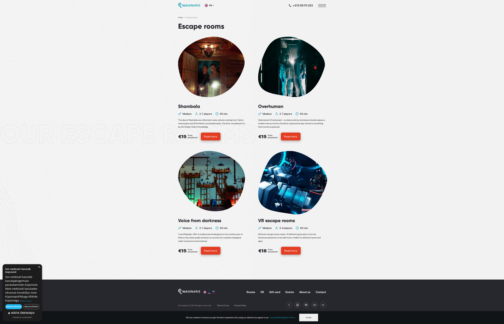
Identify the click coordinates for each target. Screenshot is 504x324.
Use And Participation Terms (282, 317)
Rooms (251, 292)
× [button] (39, 267)
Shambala (189, 106)
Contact (321, 292)
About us (304, 292)
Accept (308, 317)
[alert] (22, 292)
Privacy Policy (240, 305)
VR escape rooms (276, 220)
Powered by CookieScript (22, 317)
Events (289, 292)
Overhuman (270, 106)
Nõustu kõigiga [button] (13, 307)
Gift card (274, 292)
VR (262, 292)
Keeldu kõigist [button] (31, 307)
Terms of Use (223, 305)
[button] (22, 313)
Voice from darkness (199, 220)
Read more (210, 136)
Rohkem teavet (26, 301)
